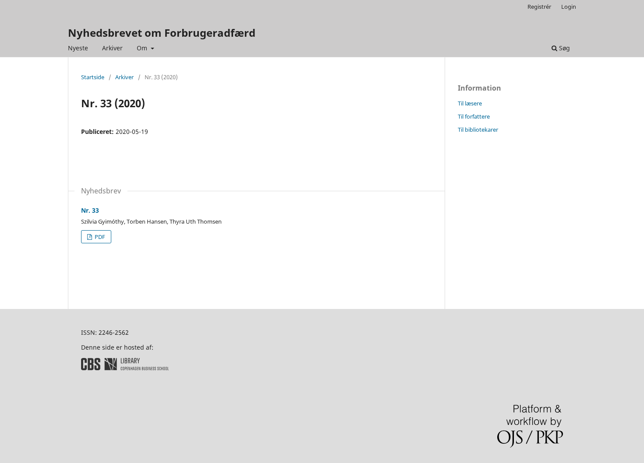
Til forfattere (474, 116)
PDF (99, 237)
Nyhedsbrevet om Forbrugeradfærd (161, 32)
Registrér (539, 7)
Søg (563, 48)
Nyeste (78, 48)
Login (568, 7)
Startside (92, 77)
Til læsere (470, 103)
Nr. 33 (90, 210)
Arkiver (112, 48)
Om (143, 48)
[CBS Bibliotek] (125, 368)
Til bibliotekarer (478, 129)
